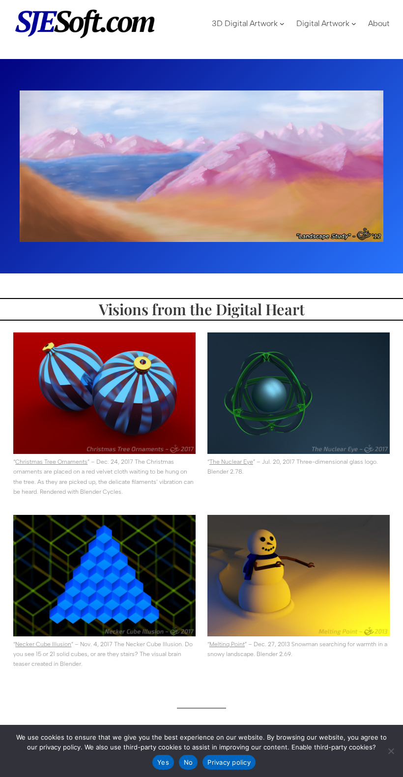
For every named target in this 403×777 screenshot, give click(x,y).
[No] (391, 751)
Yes (163, 762)
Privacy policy (229, 762)
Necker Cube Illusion (43, 644)
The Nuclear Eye (231, 461)
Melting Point (227, 644)
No (188, 762)
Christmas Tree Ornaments (51, 461)
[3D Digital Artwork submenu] (282, 23)
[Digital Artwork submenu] (353, 23)
